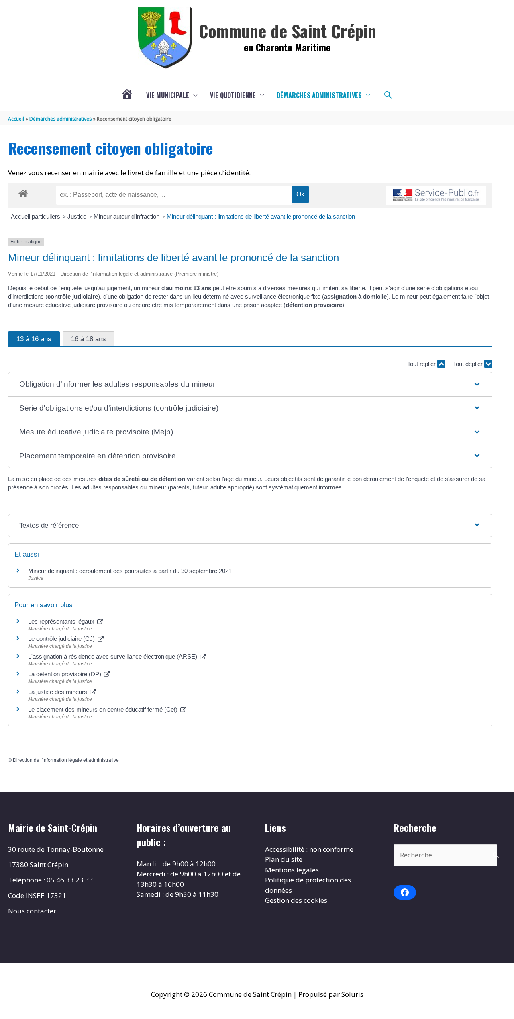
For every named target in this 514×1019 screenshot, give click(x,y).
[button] (388, 95)
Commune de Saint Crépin (287, 30)
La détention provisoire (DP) (65, 674)
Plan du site (283, 859)
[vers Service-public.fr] (436, 195)
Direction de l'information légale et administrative (66, 760)
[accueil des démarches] (23, 192)
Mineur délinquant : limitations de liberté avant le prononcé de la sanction (261, 216)
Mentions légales (292, 869)
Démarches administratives (319, 95)
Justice (77, 216)
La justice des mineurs (58, 691)
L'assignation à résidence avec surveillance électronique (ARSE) (113, 656)
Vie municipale (167, 95)
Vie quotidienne (233, 95)
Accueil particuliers (36, 216)
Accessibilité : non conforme (309, 849)
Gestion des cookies (296, 900)
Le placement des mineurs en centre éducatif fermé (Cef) (103, 709)
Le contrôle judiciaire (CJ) (62, 638)
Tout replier (422, 363)
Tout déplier (468, 363)
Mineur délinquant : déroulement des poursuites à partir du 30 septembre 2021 (130, 570)
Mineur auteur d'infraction (127, 216)
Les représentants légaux (62, 621)
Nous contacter (32, 910)
